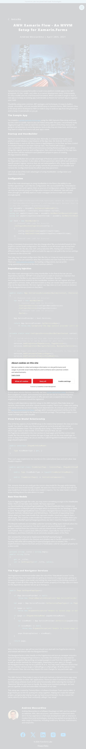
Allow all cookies (21, 381)
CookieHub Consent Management (46, 386)
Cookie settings (64, 381)
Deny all (43, 381)
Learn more (16, 375)
